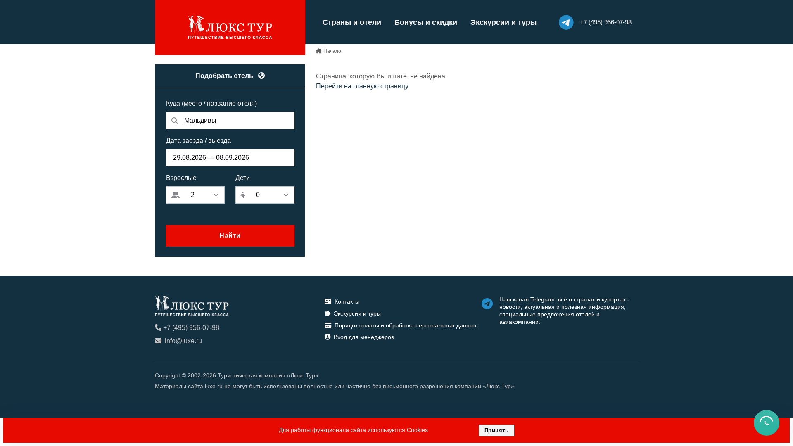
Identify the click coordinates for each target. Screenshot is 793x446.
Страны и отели (352, 22)
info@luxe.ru (183, 340)
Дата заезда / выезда (198, 140)
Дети (242, 177)
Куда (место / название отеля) (211, 103)
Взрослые (181, 177)
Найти (230, 235)
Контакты (347, 301)
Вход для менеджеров (364, 337)
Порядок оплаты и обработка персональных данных (406, 325)
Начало (332, 51)
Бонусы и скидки (425, 22)
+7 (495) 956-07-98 (191, 327)
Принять (496, 430)
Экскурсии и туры (503, 22)
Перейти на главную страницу (362, 86)
